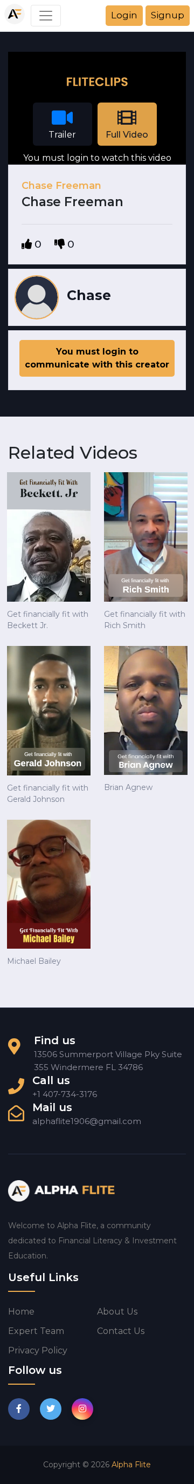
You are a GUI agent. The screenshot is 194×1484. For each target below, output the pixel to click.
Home (21, 1311)
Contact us (120, 1331)
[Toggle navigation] (46, 15)
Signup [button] (167, 15)
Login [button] (124, 15)
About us (117, 1311)
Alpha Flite (131, 1464)
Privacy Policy (37, 1350)
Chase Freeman (61, 186)
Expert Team (36, 1331)
